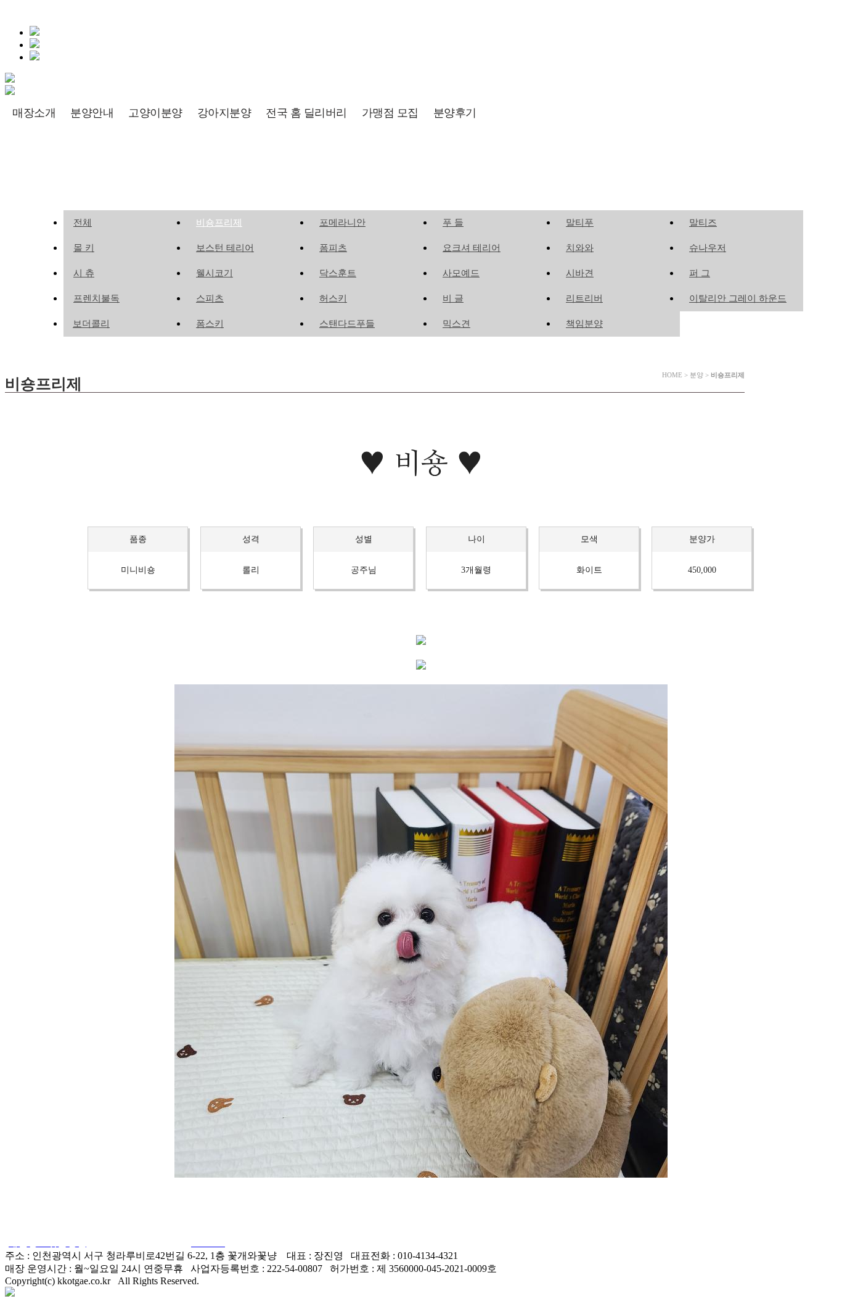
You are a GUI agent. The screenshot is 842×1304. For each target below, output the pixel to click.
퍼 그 (699, 273)
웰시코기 (214, 273)
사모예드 (461, 273)
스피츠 (210, 298)
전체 (82, 223)
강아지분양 (224, 113)
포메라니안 (342, 223)
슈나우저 (707, 248)
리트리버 (584, 298)
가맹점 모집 (390, 113)
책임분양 (584, 324)
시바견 (580, 273)
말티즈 (703, 223)
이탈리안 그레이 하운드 (738, 298)
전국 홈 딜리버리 (306, 113)
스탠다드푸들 (347, 324)
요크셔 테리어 (472, 248)
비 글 (453, 298)
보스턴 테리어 (225, 248)
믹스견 (456, 324)
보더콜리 (91, 324)
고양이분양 (155, 113)
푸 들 (453, 223)
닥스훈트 (337, 273)
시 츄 (83, 273)
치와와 (580, 248)
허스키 (333, 298)
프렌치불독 (96, 298)
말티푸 (580, 223)
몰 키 (83, 248)
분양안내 (91, 113)
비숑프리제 (219, 223)
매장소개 (33, 113)
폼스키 (210, 324)
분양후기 (454, 113)
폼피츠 (333, 248)
